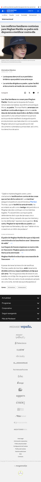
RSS (20, 454)
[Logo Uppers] (20, 396)
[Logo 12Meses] (20, 409)
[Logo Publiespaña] (20, 422)
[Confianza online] (20, 475)
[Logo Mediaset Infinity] (20, 336)
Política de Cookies (20, 449)
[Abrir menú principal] (38, 11)
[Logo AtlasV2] (20, 416)
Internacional (33, 15)
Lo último (4, 15)
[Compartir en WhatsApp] (25, 93)
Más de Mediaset (8, 318)
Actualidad (6, 298)
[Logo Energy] (20, 383)
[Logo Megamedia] (21, 466)
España (11, 15)
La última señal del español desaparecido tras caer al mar (19, 7)
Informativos (11, 287)
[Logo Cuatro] (20, 349)
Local (17, 15)
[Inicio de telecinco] (2, 11)
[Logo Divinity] (20, 356)
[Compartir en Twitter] (29, 93)
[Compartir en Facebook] (38, 93)
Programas (6, 303)
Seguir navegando (9, 313)
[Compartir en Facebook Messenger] (33, 93)
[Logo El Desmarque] (20, 363)
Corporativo (7, 308)
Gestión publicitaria (20, 451)
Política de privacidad (20, 443)
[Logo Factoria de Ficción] (20, 369)
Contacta (20, 456)
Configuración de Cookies (20, 446)
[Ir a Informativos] (11, 11)
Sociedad (24, 15)
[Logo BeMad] (20, 389)
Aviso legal (20, 438)
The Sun (33, 202)
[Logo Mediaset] (20, 328)
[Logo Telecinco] (20, 343)
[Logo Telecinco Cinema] (20, 403)
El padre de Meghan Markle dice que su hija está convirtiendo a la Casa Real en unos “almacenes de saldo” (20, 240)
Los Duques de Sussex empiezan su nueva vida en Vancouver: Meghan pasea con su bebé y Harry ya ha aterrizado (20, 250)
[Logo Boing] (20, 376)
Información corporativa (20, 441)
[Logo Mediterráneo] (20, 429)
